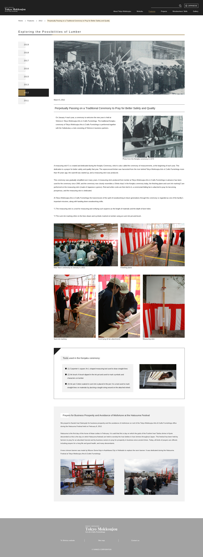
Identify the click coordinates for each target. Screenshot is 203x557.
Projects (164, 11)
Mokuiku (140, 11)
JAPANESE (192, 6)
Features (152, 11)
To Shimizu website (68, 540)
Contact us (135, 540)
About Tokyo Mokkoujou (122, 11)
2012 (40, 21)
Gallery (195, 11)
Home (20, 21)
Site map (101, 540)
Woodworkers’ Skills (180, 11)
